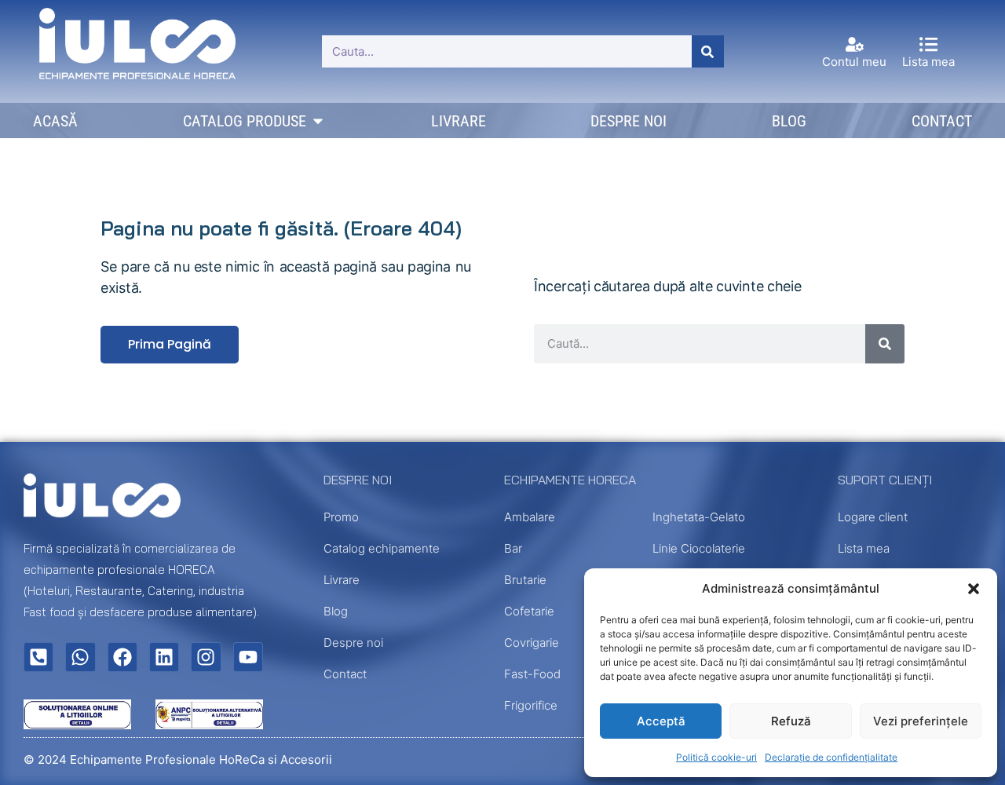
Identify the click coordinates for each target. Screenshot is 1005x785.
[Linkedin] (164, 657)
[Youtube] (248, 657)
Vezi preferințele (920, 721)
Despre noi (353, 642)
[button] (973, 589)
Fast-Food (532, 673)
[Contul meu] (855, 44)
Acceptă (661, 721)
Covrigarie (531, 642)
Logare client (873, 516)
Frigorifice (530, 705)
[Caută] (708, 51)
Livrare (341, 579)
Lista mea (928, 61)
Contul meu (854, 61)
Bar (513, 548)
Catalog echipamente (381, 548)
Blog (335, 611)
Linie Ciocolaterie (698, 548)
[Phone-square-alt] (38, 657)
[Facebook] (122, 657)
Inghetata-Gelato (698, 516)
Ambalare (529, 516)
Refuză (791, 721)
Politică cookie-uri (716, 757)
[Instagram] (206, 657)
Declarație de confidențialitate (831, 757)
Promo (341, 516)
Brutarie (525, 579)
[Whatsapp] (80, 657)
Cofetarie (529, 611)
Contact (345, 673)
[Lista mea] (928, 44)
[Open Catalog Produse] (318, 121)
